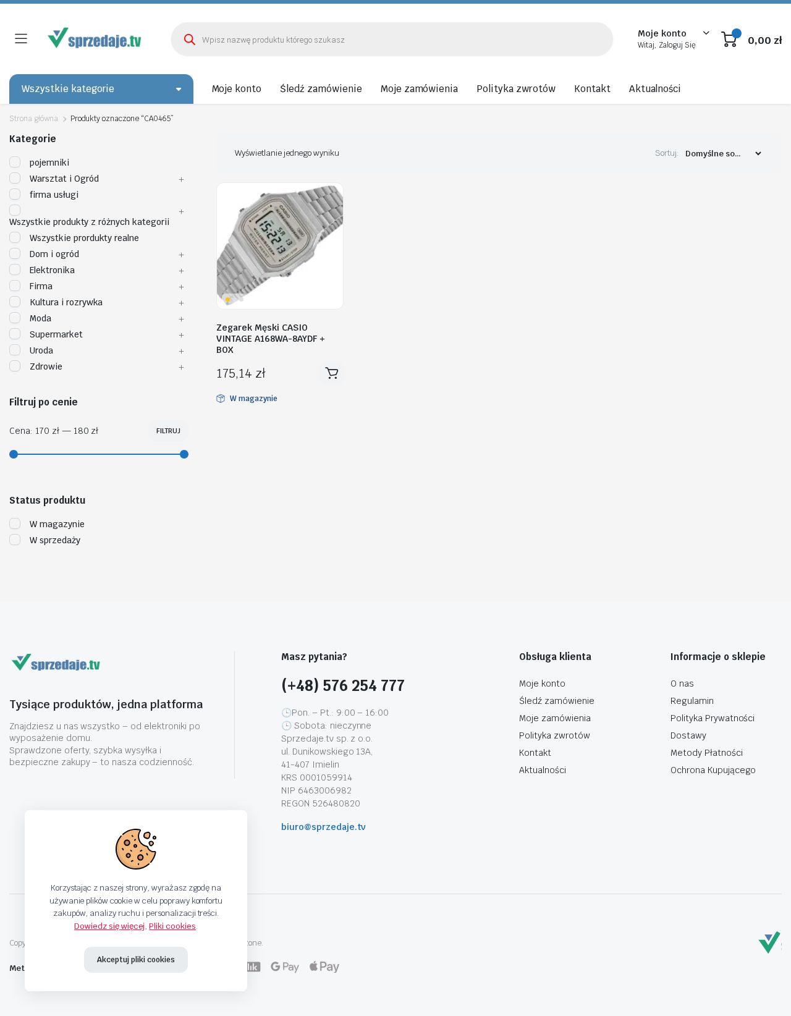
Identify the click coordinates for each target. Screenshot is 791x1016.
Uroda (41, 350)
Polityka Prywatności (712, 718)
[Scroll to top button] (763, 988)
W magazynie (57, 524)
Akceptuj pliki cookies (135, 960)
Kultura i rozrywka (66, 302)
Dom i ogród (54, 254)
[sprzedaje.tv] (95, 39)
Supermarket (56, 334)
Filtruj (168, 430)
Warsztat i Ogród (64, 178)
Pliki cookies (172, 926)
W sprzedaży (55, 540)
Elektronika (52, 270)
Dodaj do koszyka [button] (332, 373)
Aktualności (655, 89)
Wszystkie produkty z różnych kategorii (89, 221)
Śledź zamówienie (321, 89)
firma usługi (54, 194)
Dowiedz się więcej (109, 926)
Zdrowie (46, 366)
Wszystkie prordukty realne (84, 237)
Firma (41, 286)
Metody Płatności (706, 752)
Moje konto (237, 89)
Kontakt (592, 89)
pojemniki (49, 162)
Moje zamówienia (420, 89)
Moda (40, 318)
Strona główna (33, 119)
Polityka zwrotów (516, 89)
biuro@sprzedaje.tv (323, 826)
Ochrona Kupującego (713, 770)
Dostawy (688, 735)
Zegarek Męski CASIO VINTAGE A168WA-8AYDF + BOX (270, 338)
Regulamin (692, 700)
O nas (682, 683)
